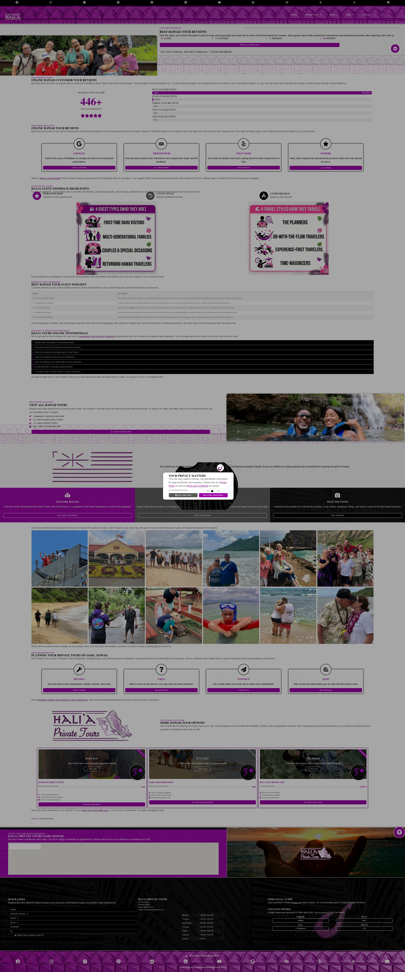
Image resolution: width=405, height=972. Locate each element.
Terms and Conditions (197, 486)
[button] (230, 463)
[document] (202, 486)
